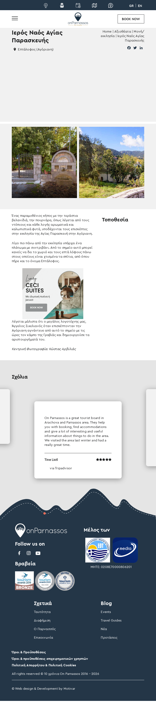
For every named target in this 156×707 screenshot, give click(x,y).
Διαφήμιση (42, 620)
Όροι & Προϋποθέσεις (29, 652)
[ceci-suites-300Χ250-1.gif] (52, 293)
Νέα (104, 629)
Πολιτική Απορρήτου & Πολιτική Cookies (44, 665)
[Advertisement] (78, 93)
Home (107, 31)
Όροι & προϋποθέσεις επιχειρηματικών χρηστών (50, 659)
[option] (78, 433)
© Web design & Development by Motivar (43, 688)
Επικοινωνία (43, 637)
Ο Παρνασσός (45, 629)
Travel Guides (111, 620)
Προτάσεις (109, 637)
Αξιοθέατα (122, 31)
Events (106, 612)
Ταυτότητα (42, 612)
